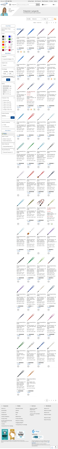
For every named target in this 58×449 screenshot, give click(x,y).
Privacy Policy (4, 418)
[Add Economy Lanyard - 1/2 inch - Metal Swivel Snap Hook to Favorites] (18, 109)
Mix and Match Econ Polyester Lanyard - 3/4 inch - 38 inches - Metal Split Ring (31, 184)
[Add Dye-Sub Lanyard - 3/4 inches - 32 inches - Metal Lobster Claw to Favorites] (18, 253)
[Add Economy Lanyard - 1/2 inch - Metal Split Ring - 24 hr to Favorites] (28, 338)
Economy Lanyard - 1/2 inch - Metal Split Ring (41, 95)
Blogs (17, 412)
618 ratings (19, 49)
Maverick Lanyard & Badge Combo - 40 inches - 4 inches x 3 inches (41, 184)
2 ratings (39, 221)
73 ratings (29, 76)
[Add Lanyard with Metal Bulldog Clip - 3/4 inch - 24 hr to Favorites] (28, 138)
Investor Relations (5, 416)
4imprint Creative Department (33, 409)
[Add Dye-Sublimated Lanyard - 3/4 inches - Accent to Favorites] (18, 366)
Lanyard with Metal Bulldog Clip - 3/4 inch (31, 41)
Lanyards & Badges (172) (8, 59)
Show (45, 19)
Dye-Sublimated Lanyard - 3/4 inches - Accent (21, 354)
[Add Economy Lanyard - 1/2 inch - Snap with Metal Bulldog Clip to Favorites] (38, 338)
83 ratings (49, 76)
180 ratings (39, 107)
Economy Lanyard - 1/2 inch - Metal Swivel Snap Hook (21, 95)
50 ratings (29, 136)
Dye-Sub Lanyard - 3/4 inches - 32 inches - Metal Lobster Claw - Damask (31, 299)
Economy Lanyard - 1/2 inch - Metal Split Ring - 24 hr (31, 326)
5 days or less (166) (7, 105)
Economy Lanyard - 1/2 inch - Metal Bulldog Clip (51, 95)
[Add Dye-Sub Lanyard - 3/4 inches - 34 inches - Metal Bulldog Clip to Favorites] (28, 281)
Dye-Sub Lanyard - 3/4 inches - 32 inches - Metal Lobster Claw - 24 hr (51, 126)
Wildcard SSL (34, 435)
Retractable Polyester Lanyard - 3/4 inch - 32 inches (51, 41)
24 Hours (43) (6, 100)
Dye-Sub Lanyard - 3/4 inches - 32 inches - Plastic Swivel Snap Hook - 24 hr (21, 212)
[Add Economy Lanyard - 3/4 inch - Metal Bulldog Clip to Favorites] (38, 52)
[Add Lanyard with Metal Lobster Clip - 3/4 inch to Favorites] (18, 52)
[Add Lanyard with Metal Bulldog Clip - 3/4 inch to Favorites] (28, 52)
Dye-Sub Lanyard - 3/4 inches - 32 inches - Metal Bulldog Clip (51, 298)
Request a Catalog (19, 420)
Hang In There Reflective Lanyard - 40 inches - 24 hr (51, 213)
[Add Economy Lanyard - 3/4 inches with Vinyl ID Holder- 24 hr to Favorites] (18, 338)
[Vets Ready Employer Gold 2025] (12, 434)
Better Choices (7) (7, 139)
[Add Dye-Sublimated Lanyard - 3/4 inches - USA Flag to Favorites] (38, 224)
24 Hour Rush (31, 1)
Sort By (28, 19)
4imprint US (46, 408)
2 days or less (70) (7, 102)
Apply (8, 79)
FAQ (16, 414)
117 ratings (39, 76)
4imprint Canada (47, 410)
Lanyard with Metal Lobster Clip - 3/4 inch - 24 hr (51, 68)
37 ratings (49, 107)
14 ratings (19, 164)
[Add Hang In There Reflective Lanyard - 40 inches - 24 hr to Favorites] (48, 224)
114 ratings (49, 49)
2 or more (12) (6, 126)
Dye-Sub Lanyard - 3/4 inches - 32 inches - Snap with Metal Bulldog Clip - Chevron (41, 156)
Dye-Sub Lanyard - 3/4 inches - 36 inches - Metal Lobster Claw (41, 126)
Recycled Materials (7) (8, 146)
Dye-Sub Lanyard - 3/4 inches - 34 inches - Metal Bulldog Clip (31, 270)
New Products (45, 1)
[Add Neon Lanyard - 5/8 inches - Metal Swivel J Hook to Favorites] (28, 394)
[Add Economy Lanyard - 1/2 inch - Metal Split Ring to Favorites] (38, 109)
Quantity (4, 115)
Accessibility (3, 410)
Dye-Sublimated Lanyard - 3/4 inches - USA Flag (41, 212)
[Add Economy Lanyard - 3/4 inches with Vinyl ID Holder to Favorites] (28, 79)
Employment (4, 414)
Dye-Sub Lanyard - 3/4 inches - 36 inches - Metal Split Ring (31, 354)
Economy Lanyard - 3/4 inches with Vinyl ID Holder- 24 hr (21, 326)
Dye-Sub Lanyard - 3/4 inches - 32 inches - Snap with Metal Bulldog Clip (41, 299)
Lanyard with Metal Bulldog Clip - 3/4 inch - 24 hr (31, 126)
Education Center (19, 408)
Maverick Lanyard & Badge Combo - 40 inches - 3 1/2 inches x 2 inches (41, 355)
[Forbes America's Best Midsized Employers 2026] (21, 434)
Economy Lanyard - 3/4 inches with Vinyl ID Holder (31, 68)
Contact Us (3, 412)
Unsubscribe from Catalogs (7, 426)
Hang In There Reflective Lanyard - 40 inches (31, 97)
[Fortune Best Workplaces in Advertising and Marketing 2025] (5, 434)
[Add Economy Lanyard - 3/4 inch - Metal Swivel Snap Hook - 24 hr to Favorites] (28, 167)
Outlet (55, 1)
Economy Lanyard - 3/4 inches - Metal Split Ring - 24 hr (21, 270)
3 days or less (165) (7, 104)
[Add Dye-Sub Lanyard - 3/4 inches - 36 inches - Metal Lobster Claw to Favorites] (38, 138)
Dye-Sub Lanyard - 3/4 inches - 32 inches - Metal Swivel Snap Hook (51, 327)
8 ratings (18, 136)
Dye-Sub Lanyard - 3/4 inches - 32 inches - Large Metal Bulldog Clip (51, 355)
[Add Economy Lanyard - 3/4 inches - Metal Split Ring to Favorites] (38, 79)
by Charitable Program (35, 414)
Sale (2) (4, 65)
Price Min (6, 71)
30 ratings (29, 164)
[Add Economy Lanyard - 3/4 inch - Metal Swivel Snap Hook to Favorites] (18, 79)
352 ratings (29, 49)
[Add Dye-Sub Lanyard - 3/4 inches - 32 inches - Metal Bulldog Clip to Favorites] (48, 310)
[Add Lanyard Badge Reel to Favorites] (48, 167)
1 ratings (39, 164)
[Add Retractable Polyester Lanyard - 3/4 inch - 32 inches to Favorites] (48, 52)
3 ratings (29, 279)
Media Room (18, 416)
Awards (17, 410)
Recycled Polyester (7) (8, 152)
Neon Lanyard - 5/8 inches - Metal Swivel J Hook (31, 383)
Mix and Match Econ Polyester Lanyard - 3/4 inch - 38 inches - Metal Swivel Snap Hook (51, 270)
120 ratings (19, 76)
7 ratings (29, 107)
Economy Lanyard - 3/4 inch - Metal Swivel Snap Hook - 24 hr (31, 155)
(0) (54, 5)
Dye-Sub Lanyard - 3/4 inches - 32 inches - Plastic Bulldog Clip (21, 298)
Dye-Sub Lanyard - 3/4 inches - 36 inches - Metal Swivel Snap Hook (21, 184)
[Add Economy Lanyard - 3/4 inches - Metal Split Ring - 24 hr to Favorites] (18, 281)
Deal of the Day (47, 419)
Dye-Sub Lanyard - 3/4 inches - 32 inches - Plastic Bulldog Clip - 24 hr (51, 241)
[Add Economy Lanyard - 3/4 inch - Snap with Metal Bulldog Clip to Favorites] (18, 138)
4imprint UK (46, 412)
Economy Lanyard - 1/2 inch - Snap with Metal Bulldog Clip (41, 326)
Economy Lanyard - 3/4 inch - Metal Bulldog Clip (41, 41)
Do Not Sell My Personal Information (6, 421)
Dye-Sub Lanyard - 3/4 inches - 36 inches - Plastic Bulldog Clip (41, 240)
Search (37, 4)
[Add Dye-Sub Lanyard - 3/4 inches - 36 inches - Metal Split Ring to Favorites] (28, 366)
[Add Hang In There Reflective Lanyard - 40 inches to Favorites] (28, 109)
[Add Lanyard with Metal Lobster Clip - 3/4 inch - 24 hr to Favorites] (48, 79)
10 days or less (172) (7, 109)
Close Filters (8, 25)
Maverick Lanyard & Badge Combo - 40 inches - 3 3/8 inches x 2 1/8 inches (51, 184)
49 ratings (19, 107)
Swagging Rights (19, 422)
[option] (5, 36)
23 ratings (29, 335)
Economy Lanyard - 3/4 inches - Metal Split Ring (41, 68)
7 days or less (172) (7, 107)
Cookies (3, 424)
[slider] (3, 76)
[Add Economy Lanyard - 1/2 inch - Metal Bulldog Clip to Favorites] (48, 109)
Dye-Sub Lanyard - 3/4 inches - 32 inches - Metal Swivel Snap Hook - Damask (21, 383)
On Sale (51, 1)
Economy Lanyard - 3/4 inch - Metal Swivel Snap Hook (21, 68)
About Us (3, 408)
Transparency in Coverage (21, 425)
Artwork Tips (32, 411)
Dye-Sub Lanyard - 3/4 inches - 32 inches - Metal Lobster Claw (21, 240)
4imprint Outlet (47, 417)
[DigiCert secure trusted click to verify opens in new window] (36, 431)
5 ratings (18, 335)
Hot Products (38, 1)
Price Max (11, 71)
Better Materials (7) (7, 140)
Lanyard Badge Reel (51, 154)
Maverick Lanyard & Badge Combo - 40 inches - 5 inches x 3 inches (31, 241)
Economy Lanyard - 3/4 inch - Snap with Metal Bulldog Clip (21, 126)
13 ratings (19, 279)
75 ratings (39, 49)
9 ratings (29, 193)
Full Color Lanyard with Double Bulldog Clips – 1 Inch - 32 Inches (21, 155)
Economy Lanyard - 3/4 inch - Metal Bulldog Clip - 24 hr (31, 212)
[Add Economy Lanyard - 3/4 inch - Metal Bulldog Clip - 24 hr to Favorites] (28, 224)
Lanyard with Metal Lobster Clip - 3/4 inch (21, 41)
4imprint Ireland (47, 414)
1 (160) (4, 124)
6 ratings (18, 251)
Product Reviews (19, 418)
